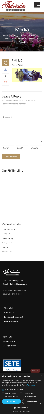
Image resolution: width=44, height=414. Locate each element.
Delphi (5, 247)
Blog (16, 35)
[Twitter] (5, 76)
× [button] (41, 375)
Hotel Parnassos (11, 321)
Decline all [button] (32, 401)
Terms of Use (9, 337)
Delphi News (29, 35)
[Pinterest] (5, 82)
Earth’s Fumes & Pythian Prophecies (19, 38)
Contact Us (9, 312)
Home (5, 35)
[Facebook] (5, 70)
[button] (22, 408)
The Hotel (8, 308)
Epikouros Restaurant (13, 317)
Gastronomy (7, 238)
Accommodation (9, 229)
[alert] (22, 393)
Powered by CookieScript (22, 411)
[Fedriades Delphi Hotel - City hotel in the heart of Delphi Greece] (14, 6)
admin (20, 65)
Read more (31, 385)
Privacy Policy (9, 341)
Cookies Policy (9, 345)
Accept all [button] (11, 401)
